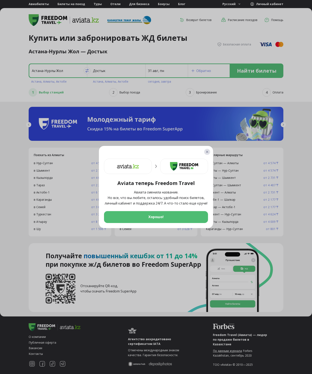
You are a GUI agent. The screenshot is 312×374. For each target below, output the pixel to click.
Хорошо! (156, 217)
